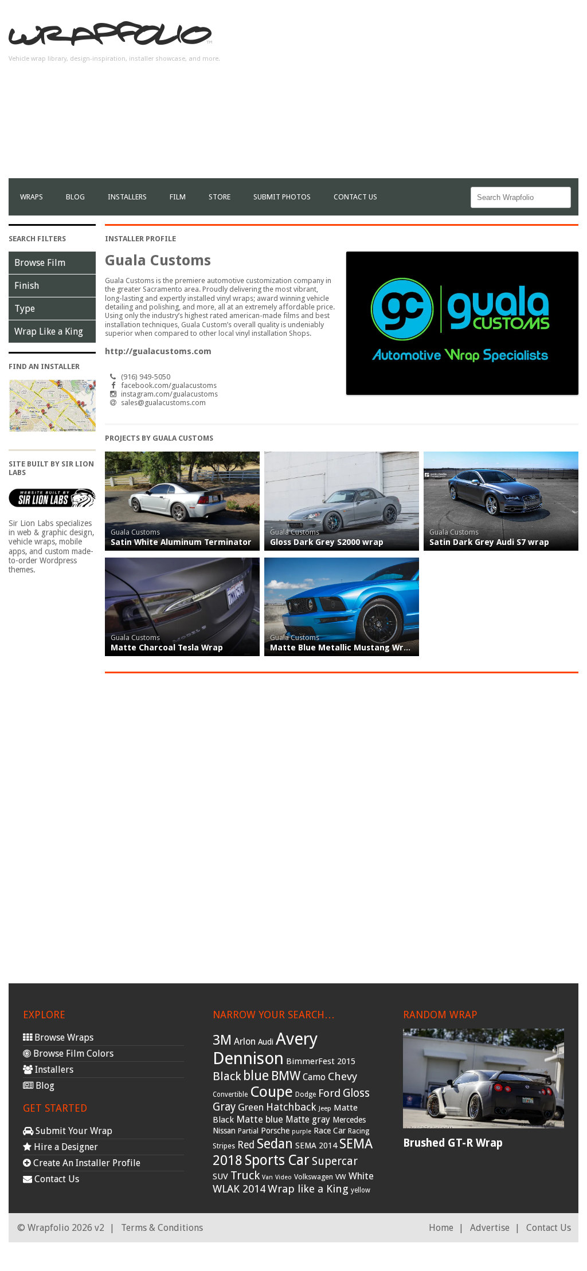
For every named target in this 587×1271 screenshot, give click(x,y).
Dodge (305, 1094)
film (178, 197)
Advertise (490, 1227)
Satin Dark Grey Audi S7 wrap (489, 542)
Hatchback (291, 1107)
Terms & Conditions (162, 1227)
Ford (329, 1093)
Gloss (356, 1093)
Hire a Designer (65, 1146)
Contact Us (355, 197)
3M (222, 1040)
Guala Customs (135, 532)
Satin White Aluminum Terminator (181, 542)
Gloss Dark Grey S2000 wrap (326, 542)
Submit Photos (282, 197)
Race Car (330, 1130)
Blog (75, 197)
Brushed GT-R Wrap (453, 1143)
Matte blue (259, 1119)
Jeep (325, 1108)
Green (251, 1107)
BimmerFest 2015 (320, 1061)
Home (441, 1227)
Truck (245, 1175)
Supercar (335, 1161)
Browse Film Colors (72, 1053)
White (361, 1176)
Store (219, 197)
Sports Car (277, 1160)
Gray (224, 1106)
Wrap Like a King (48, 331)
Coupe (271, 1091)
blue (256, 1075)
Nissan (224, 1130)
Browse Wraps (62, 1037)
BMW (285, 1076)
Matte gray (307, 1119)
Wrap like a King (308, 1188)
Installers (127, 197)
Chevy (342, 1076)
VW (340, 1176)
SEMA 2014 (316, 1145)
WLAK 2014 (239, 1189)
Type (24, 308)
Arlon (245, 1041)
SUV (220, 1176)
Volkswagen (313, 1176)
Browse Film (39, 262)
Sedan (275, 1144)
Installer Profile (140, 238)
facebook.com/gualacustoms (169, 385)
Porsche (275, 1130)
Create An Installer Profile (85, 1163)
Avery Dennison (265, 1048)
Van (267, 1177)
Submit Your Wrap (72, 1130)
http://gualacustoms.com (158, 351)
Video (283, 1177)
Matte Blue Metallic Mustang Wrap (342, 647)
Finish (26, 285)
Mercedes (349, 1119)
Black (227, 1076)
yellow (360, 1190)
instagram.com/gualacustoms (169, 394)
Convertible (230, 1094)
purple (301, 1131)
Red (246, 1145)
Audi (265, 1041)
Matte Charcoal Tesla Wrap (167, 647)
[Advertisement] (444, 98)
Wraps (31, 197)
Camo (314, 1077)
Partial (248, 1131)
